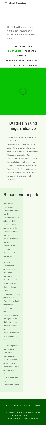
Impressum (37, 405)
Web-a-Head (35, 418)
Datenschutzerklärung (13, 405)
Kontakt (27, 405)
